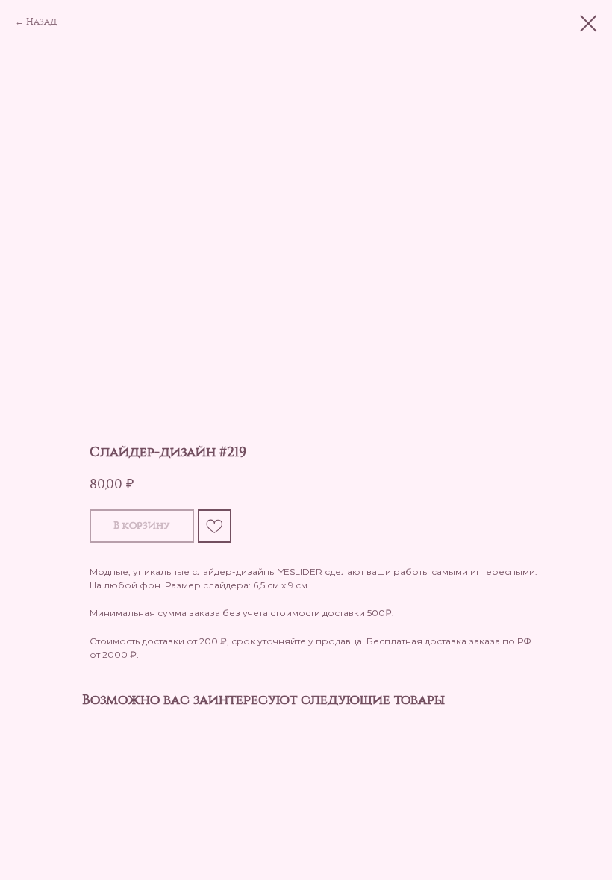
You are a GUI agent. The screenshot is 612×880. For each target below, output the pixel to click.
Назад (41, 21)
